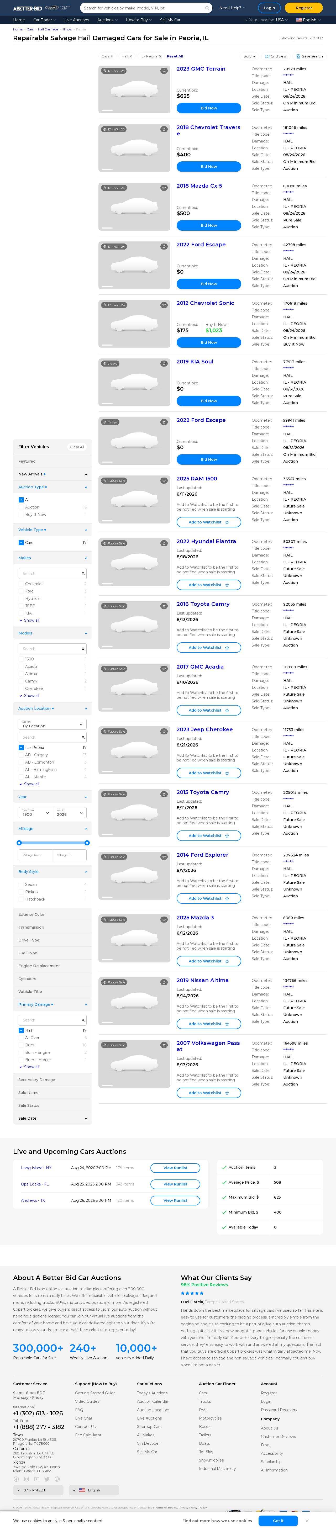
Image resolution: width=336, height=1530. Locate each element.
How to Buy (137, 20)
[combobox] (53, 724)
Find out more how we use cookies (217, 1520)
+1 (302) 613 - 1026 (38, 1413)
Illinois (67, 29)
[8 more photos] (134, 206)
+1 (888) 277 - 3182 (38, 1427)
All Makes (145, 1435)
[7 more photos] (134, 148)
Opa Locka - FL (35, 1184)
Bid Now (209, 108)
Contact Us (85, 1427)
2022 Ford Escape (201, 244)
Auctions (105, 20)
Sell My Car (170, 20)
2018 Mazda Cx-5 (199, 186)
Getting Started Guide (95, 1393)
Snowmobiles (211, 1460)
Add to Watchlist (205, 522)
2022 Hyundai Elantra (206, 541)
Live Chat (83, 1418)
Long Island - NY (36, 1168)
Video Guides (87, 1401)
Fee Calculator (88, 1435)
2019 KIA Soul (195, 361)
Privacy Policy (187, 1507)
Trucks (205, 1401)
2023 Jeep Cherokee (205, 729)
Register (269, 1393)
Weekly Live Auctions (89, 1358)
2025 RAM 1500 (197, 478)
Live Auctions (76, 20)
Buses (204, 1427)
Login (266, 1401)
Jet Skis (206, 1452)
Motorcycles (210, 1418)
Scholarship (271, 1462)
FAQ (79, 1410)
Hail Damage (48, 29)
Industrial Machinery (217, 1469)
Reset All (175, 56)
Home (19, 20)
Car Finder (42, 20)
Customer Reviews (278, 1436)
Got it (278, 1520)
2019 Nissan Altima (203, 980)
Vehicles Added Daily (135, 1358)
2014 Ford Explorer (202, 855)
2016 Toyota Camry (203, 604)
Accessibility (272, 1453)
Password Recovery (279, 1410)
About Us (269, 1428)
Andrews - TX (33, 1200)
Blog (265, 1445)
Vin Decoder (148, 1443)
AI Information (274, 1470)
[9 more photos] (134, 89)
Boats (204, 1443)
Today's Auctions (152, 1393)
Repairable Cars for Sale (34, 1358)
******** (288, 76)
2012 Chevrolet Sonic (205, 303)
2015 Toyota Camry (203, 792)
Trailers (205, 1435)
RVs (202, 1410)
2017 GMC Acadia (200, 667)
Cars (30, 29)
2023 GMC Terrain (201, 69)
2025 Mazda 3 (195, 917)
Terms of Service (166, 1507)
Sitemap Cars (149, 1427)
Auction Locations (153, 1410)
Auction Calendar (152, 1401)
